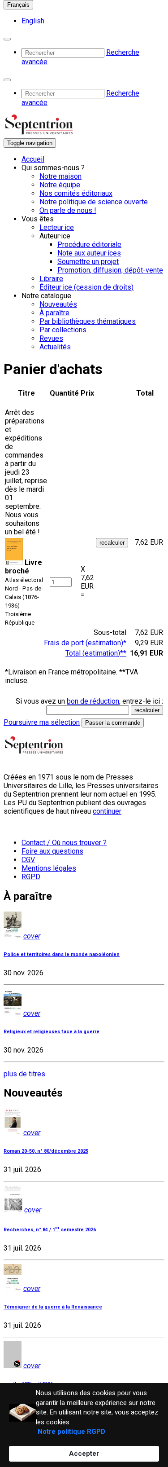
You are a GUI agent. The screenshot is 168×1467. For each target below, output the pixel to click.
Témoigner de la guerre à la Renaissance (53, 1307)
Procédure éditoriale (89, 244)
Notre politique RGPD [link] (71, 1431)
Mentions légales (49, 868)
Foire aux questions (52, 851)
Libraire (51, 278)
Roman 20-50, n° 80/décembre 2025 (46, 1151)
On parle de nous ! (67, 210)
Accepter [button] (84, 1453)
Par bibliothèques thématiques (87, 321)
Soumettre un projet (88, 261)
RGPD (31, 876)
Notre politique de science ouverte (93, 202)
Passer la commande (112, 722)
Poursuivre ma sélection (42, 722)
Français (18, 4)
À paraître (54, 312)
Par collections (62, 330)
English (33, 21)
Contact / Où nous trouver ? (64, 842)
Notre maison (60, 176)
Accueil (33, 159)
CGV (28, 859)
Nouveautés (58, 304)
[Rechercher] (7, 39)
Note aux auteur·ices (89, 253)
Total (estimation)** (95, 653)
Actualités (55, 347)
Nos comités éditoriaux (75, 193)
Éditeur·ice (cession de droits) (86, 287)
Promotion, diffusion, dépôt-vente (110, 270)
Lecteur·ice (56, 227)
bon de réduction (93, 701)
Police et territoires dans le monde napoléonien (62, 954)
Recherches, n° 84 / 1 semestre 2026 (50, 1230)
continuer (107, 811)
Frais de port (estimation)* (85, 643)
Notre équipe (59, 185)
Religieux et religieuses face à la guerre (51, 1032)
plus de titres (24, 1074)
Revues (51, 338)
